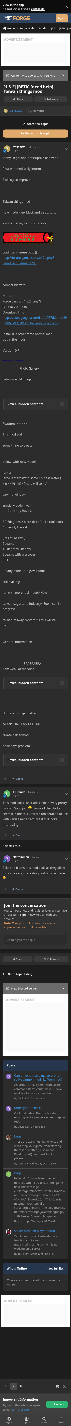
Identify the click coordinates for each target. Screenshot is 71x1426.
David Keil (23, 1098)
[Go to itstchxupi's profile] (8, 1174)
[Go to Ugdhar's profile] (8, 1137)
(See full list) (56, 1268)
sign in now (28, 914)
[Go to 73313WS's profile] (6, 111)
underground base (27, 1108)
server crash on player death (34, 1231)
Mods (40, 111)
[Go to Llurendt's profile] (7, 793)
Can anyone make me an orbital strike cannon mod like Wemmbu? (38, 1078)
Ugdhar (22, 1163)
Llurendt (19, 792)
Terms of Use (20, 1409)
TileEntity (23, 1254)
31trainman (21, 857)
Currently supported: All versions (33, 75)
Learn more (7, 7)
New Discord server (24, 988)
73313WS (16, 111)
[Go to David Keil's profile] (8, 1076)
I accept (59, 1404)
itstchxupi (23, 1221)
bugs (17, 1136)
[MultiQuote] (5, 779)
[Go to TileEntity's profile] (8, 1232)
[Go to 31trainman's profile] (7, 858)
